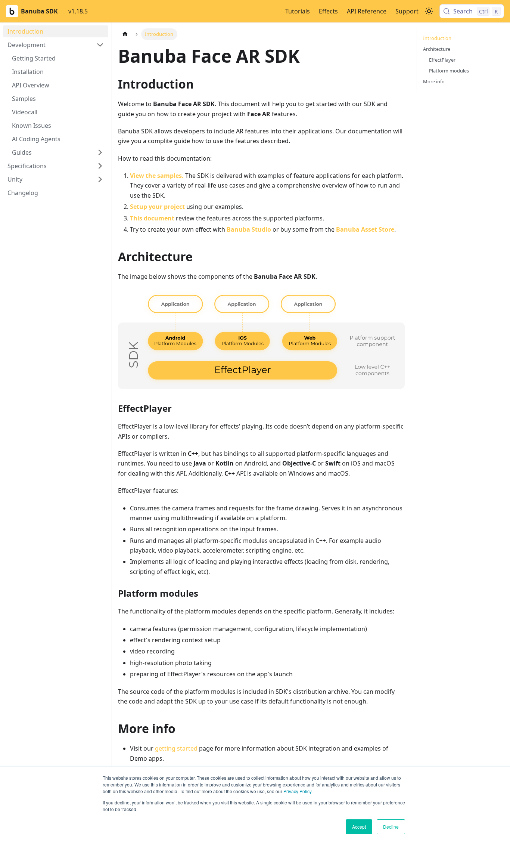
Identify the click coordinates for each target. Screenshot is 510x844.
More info (434, 81)
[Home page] (125, 34)
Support (407, 11)
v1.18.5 (78, 11)
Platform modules (449, 70)
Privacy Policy (297, 791)
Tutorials (297, 11)
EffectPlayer (442, 59)
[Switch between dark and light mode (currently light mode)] (429, 11)
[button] (55, 45)
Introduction (437, 38)
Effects (328, 11)
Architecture (436, 49)
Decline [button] (391, 826)
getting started (176, 748)
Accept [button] (359, 826)
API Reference (366, 11)
